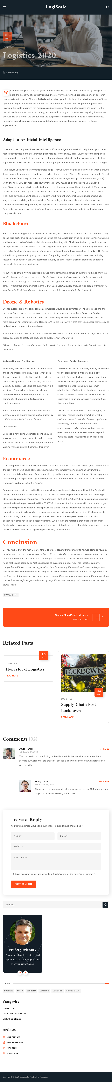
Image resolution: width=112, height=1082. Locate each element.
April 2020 (12, 1053)
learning (44, 991)
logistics (57, 991)
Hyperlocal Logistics (25, 669)
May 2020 (11, 1048)
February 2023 (15, 1042)
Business (8, 991)
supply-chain (10, 595)
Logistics (8, 47)
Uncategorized (12, 1019)
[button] (107, 7)
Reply (106, 749)
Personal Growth (14, 1013)
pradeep (13, 72)
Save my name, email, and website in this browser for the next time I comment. (55, 874)
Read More (12, 675)
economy (31, 991)
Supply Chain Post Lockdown (78, 708)
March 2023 (13, 1037)
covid (20, 991)
